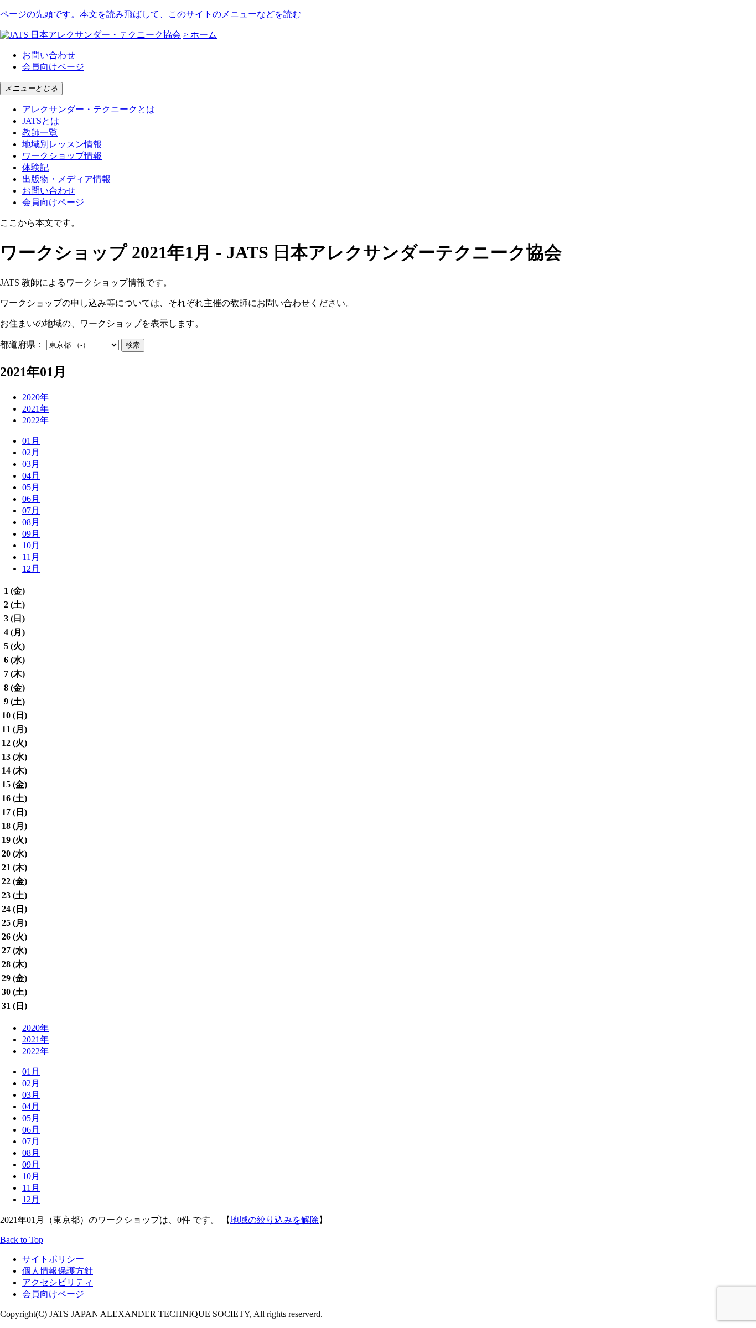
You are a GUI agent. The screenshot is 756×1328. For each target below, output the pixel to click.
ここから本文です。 (40, 222)
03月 (31, 464)
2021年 (35, 408)
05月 (31, 487)
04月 (31, 475)
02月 (31, 452)
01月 (31, 440)
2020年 (35, 397)
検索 (133, 345)
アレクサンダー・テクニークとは (88, 109)
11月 (31, 557)
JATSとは (40, 121)
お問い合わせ (48, 55)
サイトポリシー (53, 1259)
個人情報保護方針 (57, 1270)
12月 (31, 568)
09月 (31, 533)
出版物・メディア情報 (66, 179)
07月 (31, 510)
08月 (31, 522)
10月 (31, 545)
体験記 (35, 167)
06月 (31, 499)
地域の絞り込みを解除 (274, 1220)
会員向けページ (53, 66)
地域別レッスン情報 (62, 144)
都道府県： (22, 344)
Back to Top (21, 1239)
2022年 (35, 420)
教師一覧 (40, 132)
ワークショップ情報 (62, 155)
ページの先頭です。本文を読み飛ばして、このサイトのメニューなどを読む (150, 14)
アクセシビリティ (57, 1282)
